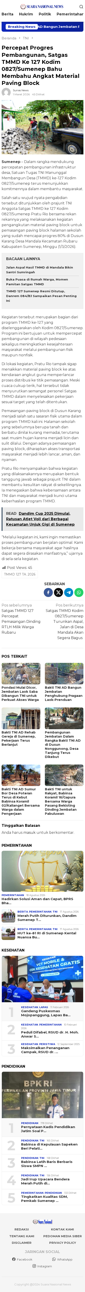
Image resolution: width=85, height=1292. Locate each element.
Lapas (43, 1007)
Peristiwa (47, 1044)
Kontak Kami (62, 1229)
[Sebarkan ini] (48, 592)
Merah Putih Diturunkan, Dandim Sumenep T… (47, 918)
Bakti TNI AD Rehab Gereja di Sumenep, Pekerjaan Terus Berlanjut (19, 738)
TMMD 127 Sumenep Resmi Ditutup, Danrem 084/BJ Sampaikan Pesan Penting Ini (41, 295)
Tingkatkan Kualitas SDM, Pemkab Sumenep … (44, 1199)
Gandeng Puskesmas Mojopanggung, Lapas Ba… (45, 1013)
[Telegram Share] (68, 592)
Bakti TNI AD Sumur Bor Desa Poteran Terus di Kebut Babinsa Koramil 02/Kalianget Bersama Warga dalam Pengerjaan (21, 801)
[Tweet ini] (58, 592)
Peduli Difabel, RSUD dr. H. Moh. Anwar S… (50, 1034)
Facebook (24, 1259)
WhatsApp (65, 1259)
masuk (29, 832)
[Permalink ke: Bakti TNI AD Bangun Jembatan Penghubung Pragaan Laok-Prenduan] (64, 673)
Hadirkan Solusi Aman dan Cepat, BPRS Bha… (37, 901)
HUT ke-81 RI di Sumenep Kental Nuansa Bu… (46, 935)
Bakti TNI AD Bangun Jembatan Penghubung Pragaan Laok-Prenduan (64, 694)
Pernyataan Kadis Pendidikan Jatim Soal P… (48, 1129)
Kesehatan (29, 1007)
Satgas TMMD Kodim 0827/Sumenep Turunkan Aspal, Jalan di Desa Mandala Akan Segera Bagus (64, 621)
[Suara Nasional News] (42, 6)
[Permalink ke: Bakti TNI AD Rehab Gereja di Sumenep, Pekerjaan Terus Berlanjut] (21, 718)
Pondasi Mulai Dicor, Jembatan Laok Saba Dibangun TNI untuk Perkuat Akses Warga (20, 694)
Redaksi (22, 1229)
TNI (55, 911)
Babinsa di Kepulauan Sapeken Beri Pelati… (49, 1146)
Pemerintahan (13, 895)
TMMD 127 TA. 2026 (19, 574)
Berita (22, 911)
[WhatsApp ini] (78, 592)
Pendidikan (29, 1123)
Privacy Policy (62, 1242)
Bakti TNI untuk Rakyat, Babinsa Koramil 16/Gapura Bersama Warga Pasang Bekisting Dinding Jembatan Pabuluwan (61, 801)
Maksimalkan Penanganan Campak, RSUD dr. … (45, 1050)
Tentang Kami (21, 1236)
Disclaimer (22, 1242)
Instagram (44, 1266)
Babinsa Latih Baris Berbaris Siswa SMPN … (47, 1164)
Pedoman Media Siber (62, 1236)
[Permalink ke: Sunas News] (6, 92)
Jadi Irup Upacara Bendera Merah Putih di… (45, 1181)
